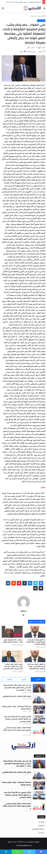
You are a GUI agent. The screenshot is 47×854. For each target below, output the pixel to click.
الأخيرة (38, 679)
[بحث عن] (44, 9)
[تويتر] (35, 583)
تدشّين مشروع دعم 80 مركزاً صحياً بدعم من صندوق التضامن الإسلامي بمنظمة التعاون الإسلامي (17, 719)
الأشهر (23, 679)
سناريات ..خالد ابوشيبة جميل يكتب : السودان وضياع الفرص (13, 640)
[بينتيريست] (19, 583)
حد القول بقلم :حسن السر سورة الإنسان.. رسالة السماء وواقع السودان (35, 642)
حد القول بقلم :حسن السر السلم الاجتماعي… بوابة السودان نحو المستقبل (36, 666)
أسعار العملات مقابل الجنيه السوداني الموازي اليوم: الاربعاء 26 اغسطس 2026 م (17, 730)
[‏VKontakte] (8, 583)
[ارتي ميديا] (32, 8)
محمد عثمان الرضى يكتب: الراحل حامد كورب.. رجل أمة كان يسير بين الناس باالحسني (13, 666)
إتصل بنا (41, 822)
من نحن (41, 832)
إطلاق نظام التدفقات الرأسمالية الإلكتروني (16, 696)
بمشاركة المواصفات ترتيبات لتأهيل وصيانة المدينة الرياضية (22, 2)
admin (40, 51)
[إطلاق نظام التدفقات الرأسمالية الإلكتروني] (39, 699)
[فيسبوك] (41, 583)
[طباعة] (35, 588)
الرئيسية (41, 16)
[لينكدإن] (30, 583)
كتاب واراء (34, 16)
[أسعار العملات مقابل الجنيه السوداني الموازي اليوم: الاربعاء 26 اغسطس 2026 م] (39, 730)
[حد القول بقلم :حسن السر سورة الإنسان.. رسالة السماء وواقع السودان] (34, 632)
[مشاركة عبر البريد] (41, 588)
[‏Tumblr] (24, 583)
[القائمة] (3, 9)
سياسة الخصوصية (38, 829)
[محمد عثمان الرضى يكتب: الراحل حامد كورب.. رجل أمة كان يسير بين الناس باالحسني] (12, 656)
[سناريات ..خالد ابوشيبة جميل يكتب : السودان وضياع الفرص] (12, 632)
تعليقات (9, 679)
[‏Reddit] (13, 583)
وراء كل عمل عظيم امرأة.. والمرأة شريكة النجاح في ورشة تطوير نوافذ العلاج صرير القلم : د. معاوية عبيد (17, 688)
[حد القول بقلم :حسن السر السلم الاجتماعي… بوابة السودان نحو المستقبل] (34, 656)
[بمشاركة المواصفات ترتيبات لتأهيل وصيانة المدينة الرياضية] (39, 709)
